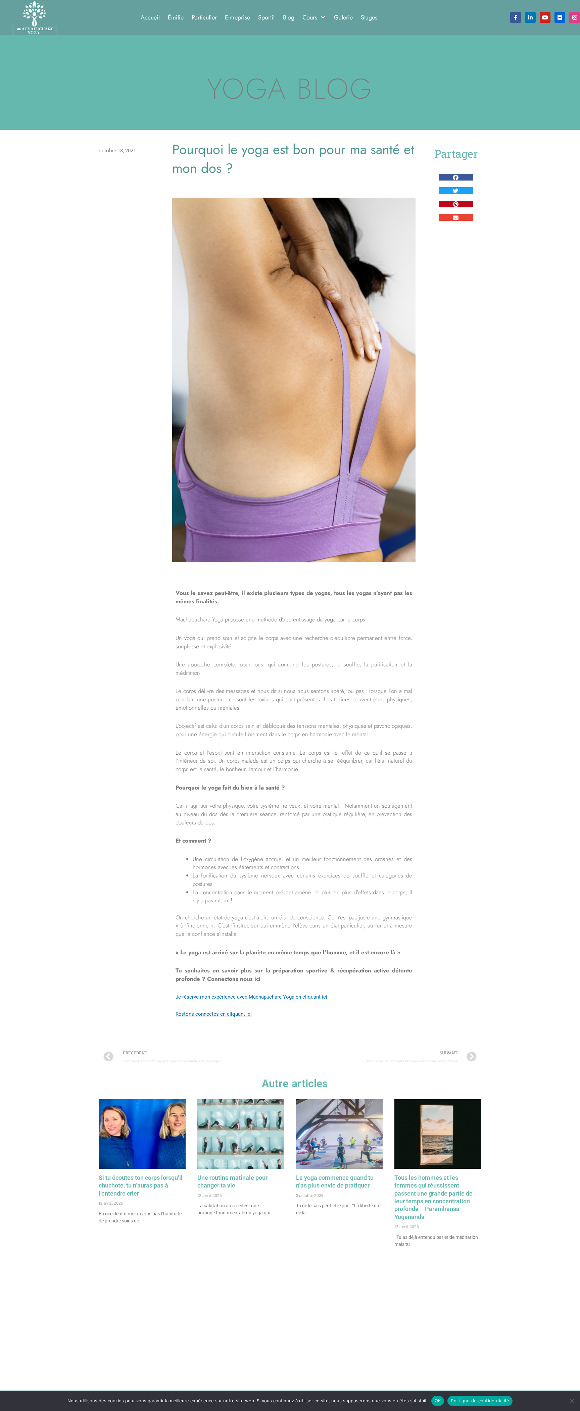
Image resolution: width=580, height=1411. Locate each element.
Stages (369, 17)
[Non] (571, 1401)
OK (438, 1400)
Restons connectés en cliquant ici (214, 1014)
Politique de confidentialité (480, 1400)
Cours (309, 17)
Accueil (150, 17)
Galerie (343, 17)
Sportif (266, 17)
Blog (288, 17)
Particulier (204, 17)
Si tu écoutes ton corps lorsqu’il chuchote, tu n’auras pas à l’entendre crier (141, 1185)
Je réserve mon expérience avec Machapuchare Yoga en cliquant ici (251, 997)
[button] (456, 177)
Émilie (176, 17)
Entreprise (237, 17)
